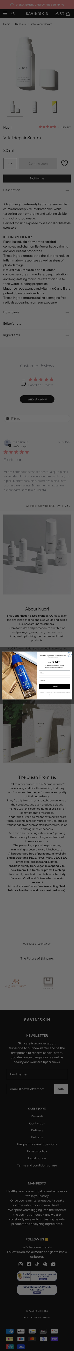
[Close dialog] (69, 654)
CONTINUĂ (55, 686)
